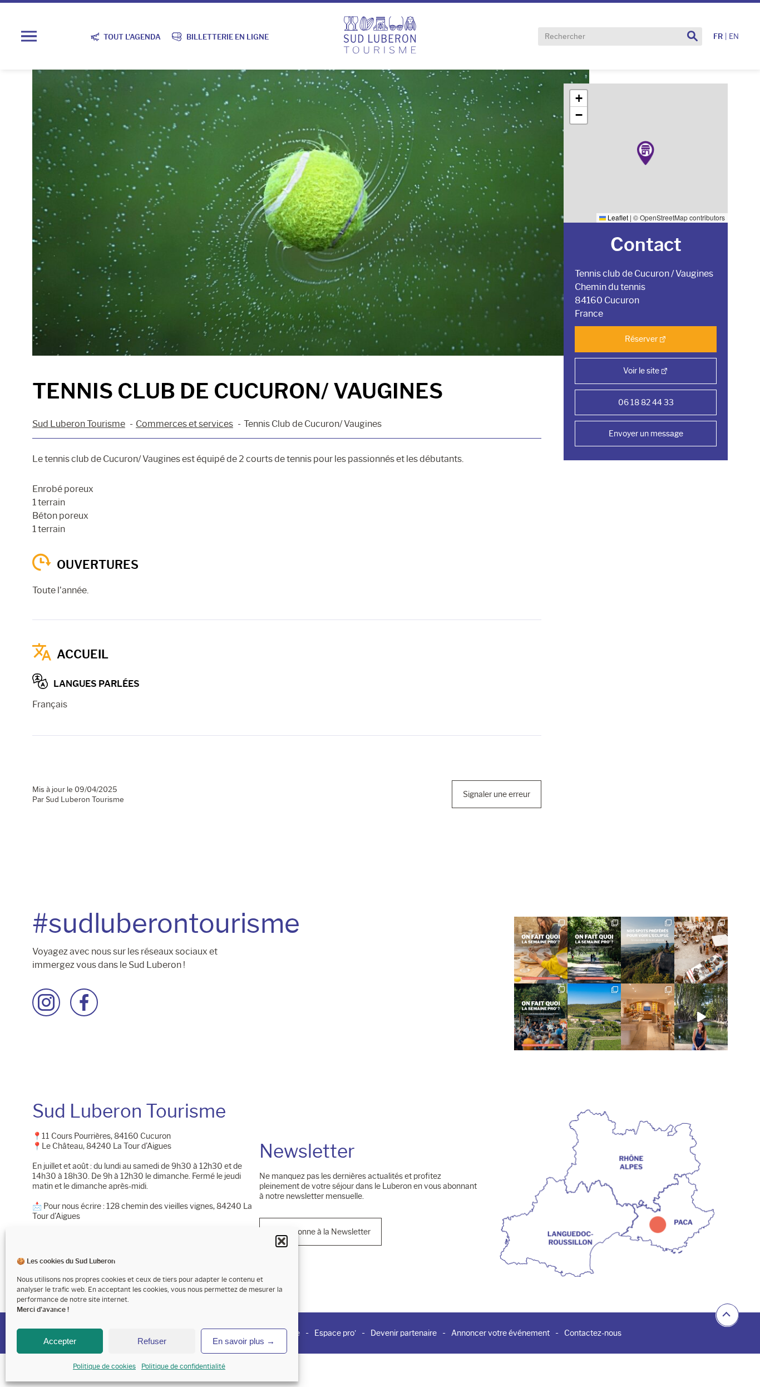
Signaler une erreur (496, 794)
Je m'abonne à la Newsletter (320, 1232)
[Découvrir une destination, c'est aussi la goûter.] (701, 1016)
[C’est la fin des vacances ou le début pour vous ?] (540, 1016)
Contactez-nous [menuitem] (592, 1333)
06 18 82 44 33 (646, 402)
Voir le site (641, 371)
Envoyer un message (646, 434)
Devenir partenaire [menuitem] (404, 1333)
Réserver (641, 339)
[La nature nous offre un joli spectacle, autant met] (647, 950)
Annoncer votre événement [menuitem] (500, 1333)
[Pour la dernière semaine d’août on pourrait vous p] (540, 950)
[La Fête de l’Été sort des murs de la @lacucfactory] (701, 950)
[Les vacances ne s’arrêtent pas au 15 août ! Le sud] (594, 950)
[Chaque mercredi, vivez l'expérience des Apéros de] (594, 1016)
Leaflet (617, 217)
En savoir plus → (244, 1341)
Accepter (59, 1341)
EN (734, 36)
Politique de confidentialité (183, 1366)
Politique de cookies (104, 1366)
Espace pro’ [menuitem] (335, 1333)
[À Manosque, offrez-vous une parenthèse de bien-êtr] (647, 1016)
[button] (281, 1241)
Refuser (151, 1341)
